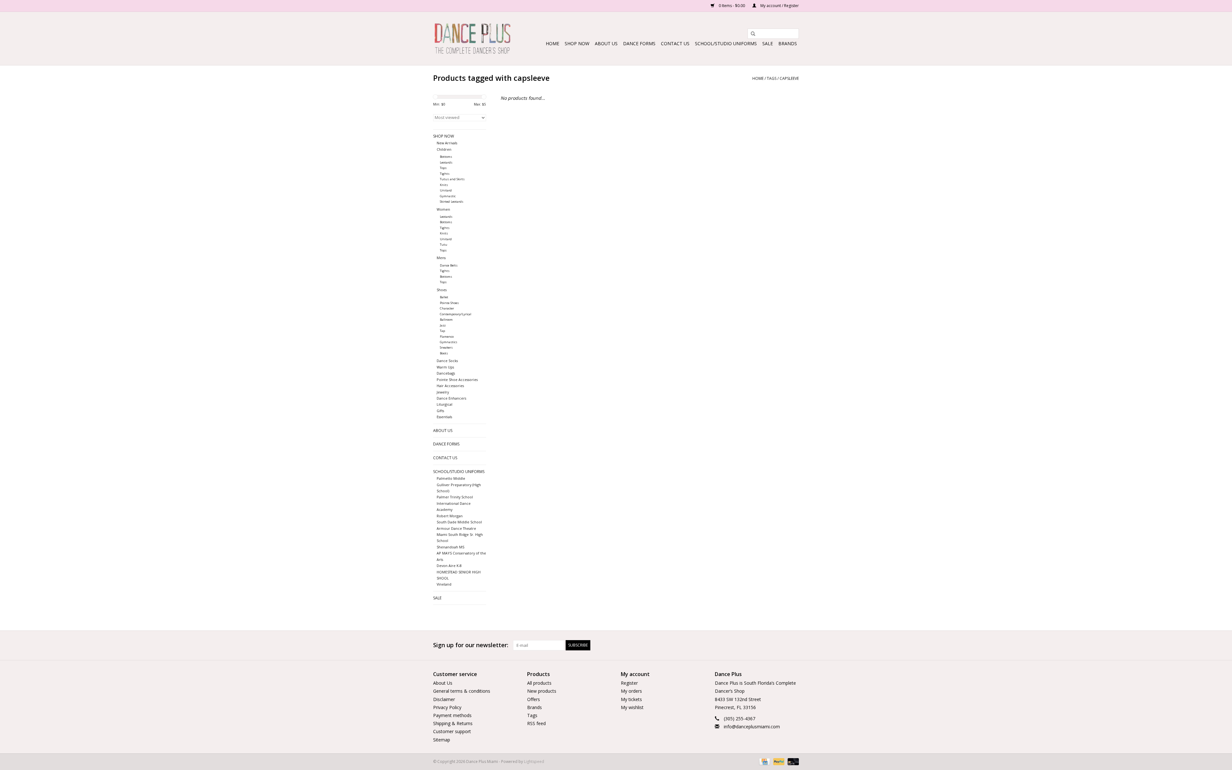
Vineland (444, 584)
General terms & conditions (461, 691)
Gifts (440, 410)
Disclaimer (444, 699)
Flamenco (447, 336)
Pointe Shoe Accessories (457, 379)
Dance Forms (639, 43)
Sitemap (441, 740)
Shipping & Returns (453, 723)
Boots (444, 353)
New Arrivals (447, 142)
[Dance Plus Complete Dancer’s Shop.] (472, 38)
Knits (444, 185)
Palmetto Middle (451, 478)
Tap (442, 331)
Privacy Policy (447, 707)
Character (447, 308)
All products (539, 683)
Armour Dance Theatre (456, 528)
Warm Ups (445, 367)
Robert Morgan (450, 515)
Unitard (446, 190)
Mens (441, 257)
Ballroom (446, 319)
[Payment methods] (764, 761)
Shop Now (577, 43)
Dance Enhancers (451, 398)
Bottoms (446, 157)
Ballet (444, 297)
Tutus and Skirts (452, 179)
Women (443, 209)
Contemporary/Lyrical (455, 314)
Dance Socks (447, 360)
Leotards (446, 162)
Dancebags (446, 373)
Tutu (443, 244)
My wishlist (632, 707)
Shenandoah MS (450, 547)
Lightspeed (534, 761)
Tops (443, 168)
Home (552, 43)
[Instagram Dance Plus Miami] (794, 645)
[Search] (751, 34)
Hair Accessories (450, 385)
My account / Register (779, 5)
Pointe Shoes (449, 303)
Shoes (442, 289)
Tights (444, 174)
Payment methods (452, 715)
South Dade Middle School (459, 522)
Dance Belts (449, 265)
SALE (767, 43)
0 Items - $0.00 (732, 5)
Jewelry (443, 392)
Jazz (443, 325)
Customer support (452, 731)
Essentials (444, 416)
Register (629, 683)
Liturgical (444, 404)
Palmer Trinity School (455, 497)
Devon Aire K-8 (449, 565)
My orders (631, 691)
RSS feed (536, 723)
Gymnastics (448, 342)
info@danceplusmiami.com (752, 726)
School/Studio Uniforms (726, 43)
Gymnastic (448, 196)
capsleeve (789, 78)
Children (444, 149)
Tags (771, 78)
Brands (787, 43)
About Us (606, 43)
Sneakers (446, 347)
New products (541, 691)
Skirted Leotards (451, 201)
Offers (533, 699)
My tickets (631, 699)
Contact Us (675, 43)
